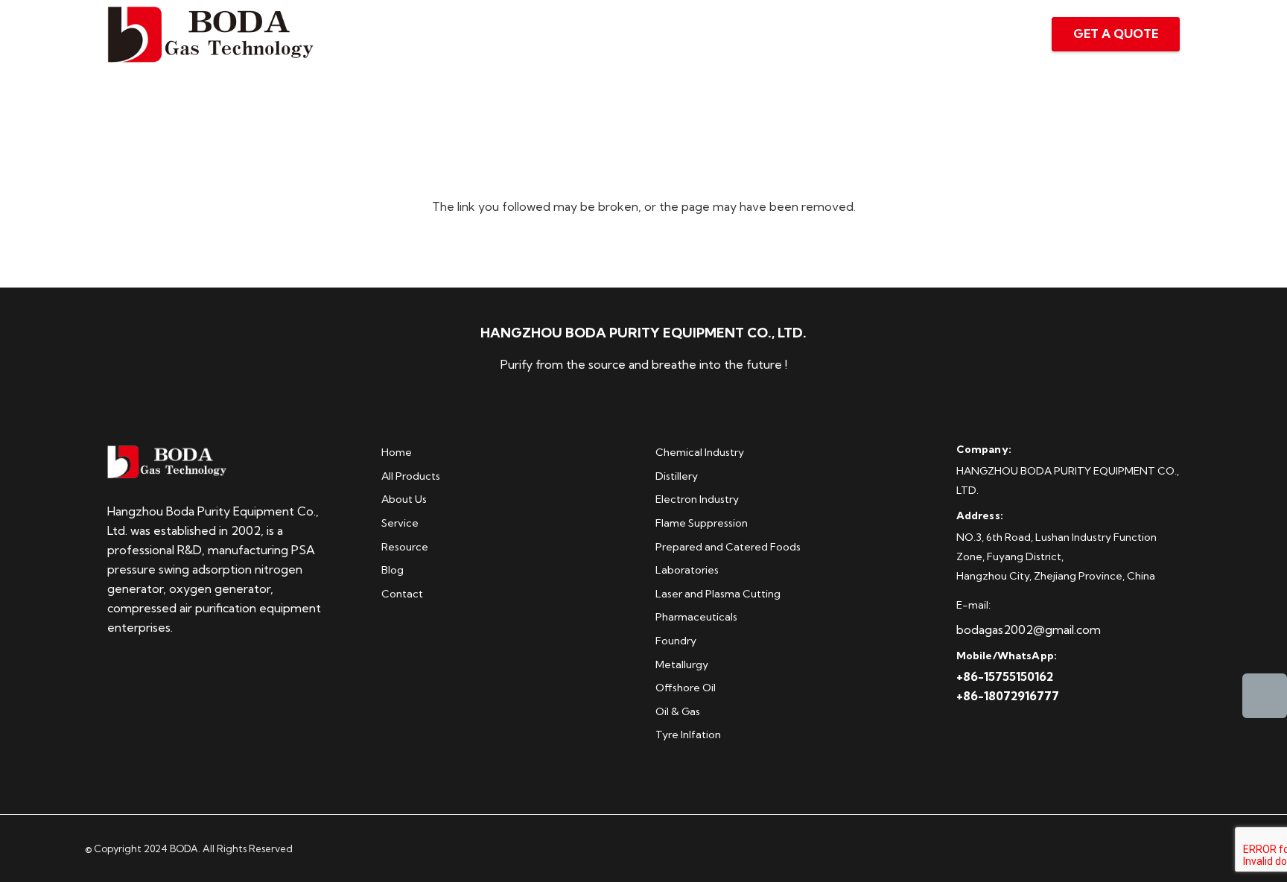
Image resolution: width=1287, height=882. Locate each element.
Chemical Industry (699, 452)
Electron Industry (697, 499)
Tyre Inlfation (688, 734)
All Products (410, 476)
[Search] (1005, 34)
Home (396, 452)
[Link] (210, 34)
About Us (404, 499)
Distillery (676, 476)
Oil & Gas (677, 711)
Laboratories (687, 570)
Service (400, 523)
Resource (404, 546)
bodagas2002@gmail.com (1028, 629)
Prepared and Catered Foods (728, 546)
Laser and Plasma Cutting (718, 593)
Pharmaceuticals (696, 617)
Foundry (675, 640)
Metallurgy (681, 664)
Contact (402, 593)
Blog (392, 570)
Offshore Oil (685, 687)
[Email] (1264, 695)
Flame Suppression (701, 523)
